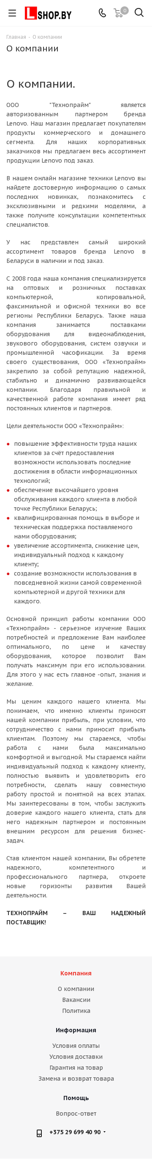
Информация (76, 1030)
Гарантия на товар (76, 1067)
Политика (76, 1011)
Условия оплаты (76, 1046)
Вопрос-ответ (76, 1113)
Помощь (76, 1098)
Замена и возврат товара (76, 1078)
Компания (76, 973)
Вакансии (76, 1000)
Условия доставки (76, 1056)
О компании (76, 989)
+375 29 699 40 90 (74, 1132)
